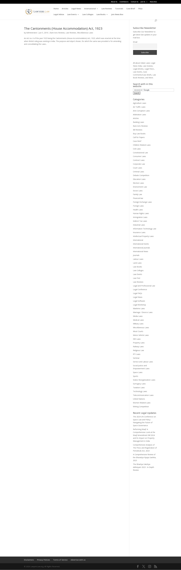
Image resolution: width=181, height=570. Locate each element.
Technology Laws (140, 391)
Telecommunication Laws (143, 395)
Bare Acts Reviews (57, 32)
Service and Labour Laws (143, 362)
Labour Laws (138, 259)
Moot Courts (138, 331)
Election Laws (138, 183)
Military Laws (138, 323)
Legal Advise (59, 15)
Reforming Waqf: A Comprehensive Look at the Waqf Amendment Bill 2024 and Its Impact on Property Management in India (144, 435)
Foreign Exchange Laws (142, 202)
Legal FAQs (137, 293)
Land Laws (137, 263)
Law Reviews (106, 9)
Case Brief (130, 9)
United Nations (139, 399)
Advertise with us (78, 560)
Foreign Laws (138, 206)
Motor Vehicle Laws (141, 335)
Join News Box (117, 15)
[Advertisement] (145, 512)
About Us (114, 2)
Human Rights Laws (141, 213)
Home (56, 9)
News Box (153, 2)
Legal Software (139, 301)
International (90, 9)
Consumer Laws (139, 156)
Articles (65, 9)
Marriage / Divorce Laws (143, 312)
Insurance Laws (139, 232)
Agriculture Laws (139, 103)
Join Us (143, 2)
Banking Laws (138, 122)
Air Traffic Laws (139, 107)
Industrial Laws (139, 225)
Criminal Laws (138, 171)
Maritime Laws (139, 308)
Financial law (138, 198)
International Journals (141, 248)
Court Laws (137, 168)
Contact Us (134, 2)
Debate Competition (141, 175)
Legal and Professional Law (144, 286)
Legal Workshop (139, 305)
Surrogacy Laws (139, 384)
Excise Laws (138, 190)
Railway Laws (138, 346)
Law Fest (136, 278)
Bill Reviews (137, 130)
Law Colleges (87, 15)
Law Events (72, 15)
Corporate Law (139, 164)
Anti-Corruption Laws (141, 111)
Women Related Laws (141, 403)
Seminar (136, 358)
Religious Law (138, 350)
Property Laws (139, 343)
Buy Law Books (139, 133)
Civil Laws (137, 149)
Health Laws (138, 209)
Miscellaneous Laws (85, 32)
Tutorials (119, 9)
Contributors (124, 2)
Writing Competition (141, 406)
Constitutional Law (140, 152)
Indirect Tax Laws (140, 221)
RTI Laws (136, 354)
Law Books (101, 15)
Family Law (137, 194)
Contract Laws (139, 160)
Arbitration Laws (139, 114)
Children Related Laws (142, 145)
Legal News (76, 9)
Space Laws (137, 372)
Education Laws (139, 179)
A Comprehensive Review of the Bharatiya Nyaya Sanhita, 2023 (144, 457)
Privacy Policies (43, 560)
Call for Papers (139, 137)
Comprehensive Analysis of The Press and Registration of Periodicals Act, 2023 (145, 448)
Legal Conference (140, 289)
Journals (136, 255)
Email (135, 42)
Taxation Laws (139, 387)
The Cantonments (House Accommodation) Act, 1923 (63, 28)
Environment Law (140, 187)
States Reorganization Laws (144, 380)
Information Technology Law (144, 229)
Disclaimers (29, 560)
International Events (141, 244)
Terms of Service (60, 560)
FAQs (140, 9)
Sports (135, 376)
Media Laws (138, 316)
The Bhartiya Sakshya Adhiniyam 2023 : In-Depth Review (143, 467)
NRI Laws (137, 339)
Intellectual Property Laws (143, 236)
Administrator (31, 32)
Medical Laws (138, 320)
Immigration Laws (140, 217)
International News (140, 251)
